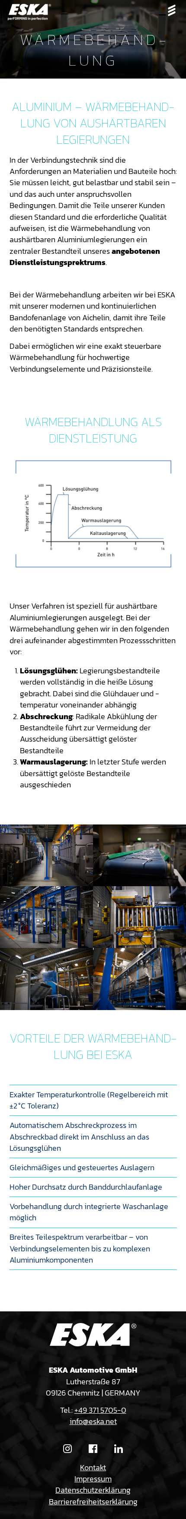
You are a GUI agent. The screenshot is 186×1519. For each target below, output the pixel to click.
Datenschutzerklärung (93, 1490)
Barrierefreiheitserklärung (93, 1501)
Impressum (93, 1478)
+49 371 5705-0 (100, 1410)
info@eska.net (93, 1421)
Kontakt (93, 1467)
